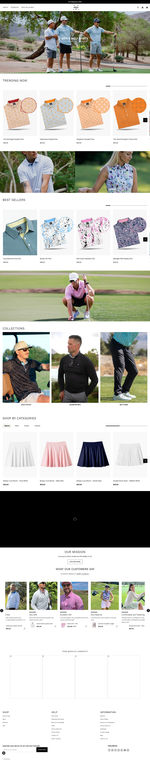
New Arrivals (6, 716)
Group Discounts (105, 725)
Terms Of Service (56, 729)
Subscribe (42, 749)
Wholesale (103, 729)
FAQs (52, 725)
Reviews (102, 716)
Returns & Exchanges (57, 722)
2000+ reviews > (83, 574)
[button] (138, 7)
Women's (5, 722)
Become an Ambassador (107, 722)
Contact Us (54, 735)
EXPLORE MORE (75, 562)
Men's (4, 719)
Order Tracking (55, 738)
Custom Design (104, 732)
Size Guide (54, 716)
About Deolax (104, 719)
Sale (4, 725)
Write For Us (104, 738)
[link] (5, 7)
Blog (101, 735)
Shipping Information (57, 719)
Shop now (75, 46)
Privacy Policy (55, 732)
